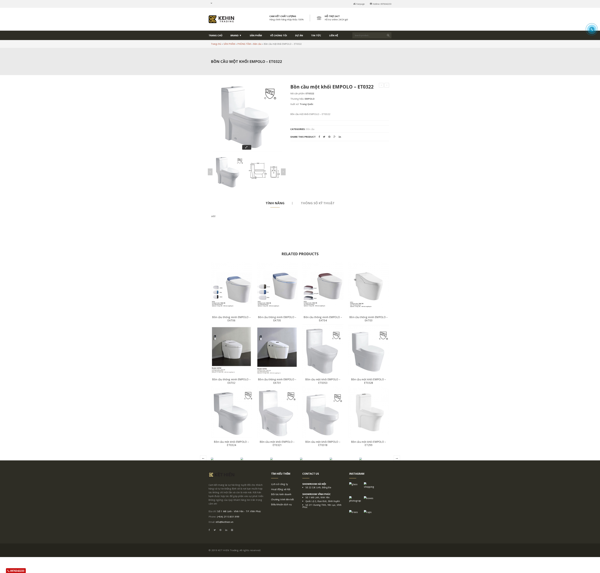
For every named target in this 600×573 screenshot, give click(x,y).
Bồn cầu (257, 43)
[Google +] (334, 136)
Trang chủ (216, 43)
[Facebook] (319, 136)
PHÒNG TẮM (244, 43)
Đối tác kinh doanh (281, 494)
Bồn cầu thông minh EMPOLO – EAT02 (231, 381)
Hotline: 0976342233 (382, 4)
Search (388, 35)
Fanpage (360, 4)
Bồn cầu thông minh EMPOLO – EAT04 (323, 319)
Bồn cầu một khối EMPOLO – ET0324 (231, 443)
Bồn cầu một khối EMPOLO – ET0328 (368, 381)
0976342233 (17, 571)
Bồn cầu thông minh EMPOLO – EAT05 (277, 319)
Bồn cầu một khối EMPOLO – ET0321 (277, 443)
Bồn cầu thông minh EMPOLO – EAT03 (368, 319)
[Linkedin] (226, 530)
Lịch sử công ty (279, 484)
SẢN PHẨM (229, 43)
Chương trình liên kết (282, 499)
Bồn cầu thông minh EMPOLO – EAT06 (231, 319)
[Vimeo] (231, 530)
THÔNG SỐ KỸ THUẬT (318, 203)
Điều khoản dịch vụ (281, 504)
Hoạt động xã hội (280, 489)
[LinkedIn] (340, 136)
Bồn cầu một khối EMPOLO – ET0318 (322, 443)
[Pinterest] (329, 136)
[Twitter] (324, 136)
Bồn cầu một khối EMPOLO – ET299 (368, 443)
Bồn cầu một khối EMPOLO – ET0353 (322, 381)
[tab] (275, 203)
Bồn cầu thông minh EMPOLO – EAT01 (277, 381)
